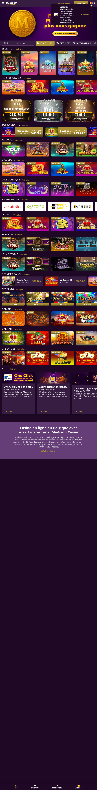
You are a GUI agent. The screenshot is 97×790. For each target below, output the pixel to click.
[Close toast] (91, 6)
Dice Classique (83, 43)
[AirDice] (12, 206)
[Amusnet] (35, 206)
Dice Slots (65, 43)
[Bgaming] (82, 206)
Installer (85, 14)
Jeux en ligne (47, 43)
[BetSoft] (59, 206)
